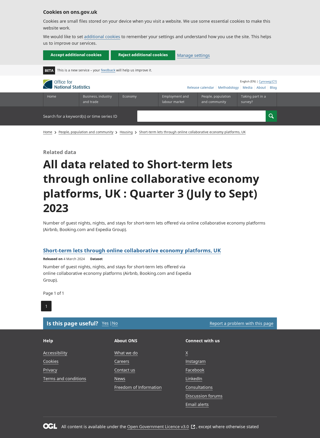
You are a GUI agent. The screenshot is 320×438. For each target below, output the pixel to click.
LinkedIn (194, 378)
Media (248, 87)
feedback (108, 70)
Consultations (199, 387)
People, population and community (86, 132)
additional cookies (102, 36)
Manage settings (193, 55)
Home (51, 96)
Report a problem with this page (241, 323)
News (119, 378)
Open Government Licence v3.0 (158, 426)
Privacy (50, 370)
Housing (126, 132)
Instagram (196, 361)
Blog (273, 87)
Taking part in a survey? (253, 99)
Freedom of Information (138, 387)
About (261, 87)
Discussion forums (204, 396)
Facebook (195, 370)
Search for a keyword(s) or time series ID (80, 116)
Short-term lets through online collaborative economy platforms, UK (192, 132)
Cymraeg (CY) (268, 81)
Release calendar (200, 87)
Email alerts (197, 404)
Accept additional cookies (76, 54)
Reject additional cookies (143, 54)
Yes (105, 323)
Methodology (228, 87)
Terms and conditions (64, 378)
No (115, 323)
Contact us (124, 370)
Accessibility (55, 353)
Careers (121, 361)
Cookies (51, 361)
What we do (126, 353)
